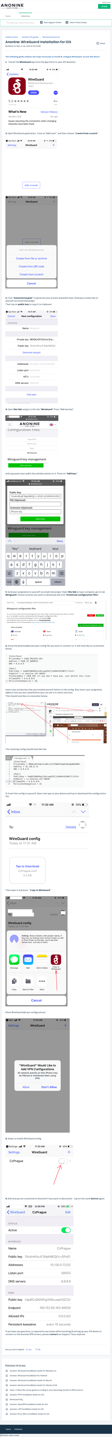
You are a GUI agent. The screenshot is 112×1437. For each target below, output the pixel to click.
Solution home (11, 37)
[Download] (50, 742)
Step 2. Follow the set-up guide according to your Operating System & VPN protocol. (46, 1390)
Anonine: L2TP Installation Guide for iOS (27, 1409)
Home (8, 16)
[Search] (7, 23)
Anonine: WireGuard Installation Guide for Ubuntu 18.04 (33, 1385)
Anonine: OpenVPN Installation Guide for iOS (29, 1404)
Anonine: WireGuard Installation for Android (28, 1375)
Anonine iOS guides (30, 37)
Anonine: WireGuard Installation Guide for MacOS (31, 1380)
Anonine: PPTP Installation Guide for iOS (27, 1394)
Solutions (25, 16)
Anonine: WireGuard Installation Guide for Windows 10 (33, 1370)
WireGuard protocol (51, 37)
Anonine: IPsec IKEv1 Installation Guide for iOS (30, 1414)
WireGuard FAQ (16, 1399)
